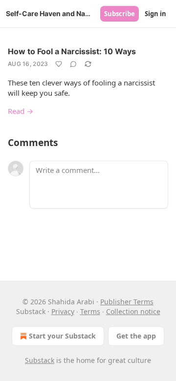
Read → (20, 111)
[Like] (58, 64)
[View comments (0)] (73, 64)
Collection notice (133, 311)
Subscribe (119, 13)
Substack (39, 360)
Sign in (155, 13)
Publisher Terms (127, 301)
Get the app (136, 335)
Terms (90, 311)
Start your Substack (62, 335)
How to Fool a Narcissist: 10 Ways (72, 51)
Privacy (62, 311)
